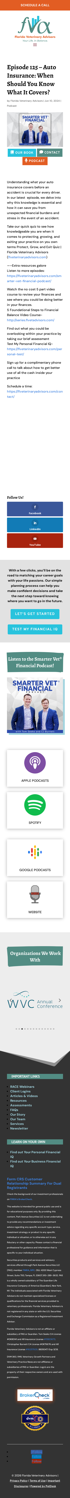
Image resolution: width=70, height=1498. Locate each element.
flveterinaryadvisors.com (27, 257)
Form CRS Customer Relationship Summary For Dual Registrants (34, 1183)
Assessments (21, 1105)
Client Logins (20, 1091)
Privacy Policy (18, 1481)
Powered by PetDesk (43, 1486)
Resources (18, 1100)
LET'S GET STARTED (35, 614)
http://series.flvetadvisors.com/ (30, 320)
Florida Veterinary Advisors (27, 100)
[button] (10, 1000)
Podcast (12, 105)
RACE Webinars (22, 1087)
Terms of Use (38, 1481)
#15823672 (49, 1339)
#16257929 (32, 1349)
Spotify (35, 823)
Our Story (17, 1114)
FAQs (14, 1110)
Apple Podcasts (35, 781)
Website (35, 912)
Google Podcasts (35, 870)
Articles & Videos (24, 1096)
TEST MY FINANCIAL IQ (35, 629)
